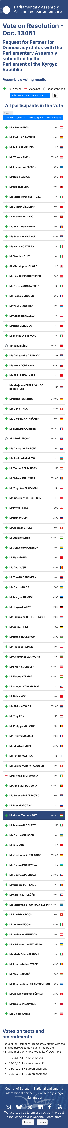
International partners (20, 1093)
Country (21, 117)
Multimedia (34, 1097)
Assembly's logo (51, 1093)
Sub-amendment (36, 1068)
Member (9, 117)
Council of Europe (17, 1088)
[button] (55, 95)
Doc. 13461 (56, 1051)
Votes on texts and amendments (29, 95)
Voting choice (54, 117)
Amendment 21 (35, 1063)
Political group (36, 117)
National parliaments (48, 1088)
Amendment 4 (34, 1058)
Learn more (54, 1117)
